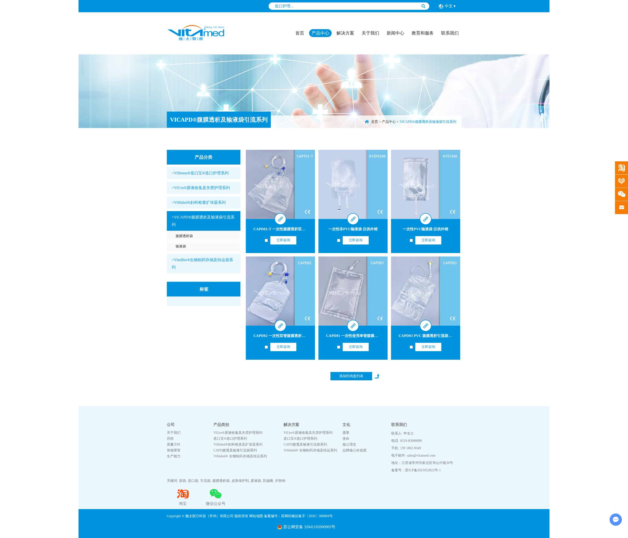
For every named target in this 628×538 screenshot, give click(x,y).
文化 (346, 425)
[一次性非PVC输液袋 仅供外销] (353, 184)
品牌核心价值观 (354, 450)
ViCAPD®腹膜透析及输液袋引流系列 (219, 119)
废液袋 (256, 481)
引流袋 (205, 481)
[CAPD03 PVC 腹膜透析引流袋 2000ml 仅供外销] (425, 291)
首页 (299, 33)
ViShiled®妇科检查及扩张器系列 (237, 444)
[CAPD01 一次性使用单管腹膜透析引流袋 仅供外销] (353, 291)
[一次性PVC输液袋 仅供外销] (425, 184)
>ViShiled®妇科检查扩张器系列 (199, 202)
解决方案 (345, 33)
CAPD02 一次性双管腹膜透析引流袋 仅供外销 (290, 336)
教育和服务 (423, 33)
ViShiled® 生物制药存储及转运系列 (240, 456)
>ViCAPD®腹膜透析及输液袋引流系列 (203, 221)
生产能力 (174, 456)
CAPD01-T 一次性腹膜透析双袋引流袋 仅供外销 (292, 229)
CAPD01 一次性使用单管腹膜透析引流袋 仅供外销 (367, 336)
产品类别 (221, 425)
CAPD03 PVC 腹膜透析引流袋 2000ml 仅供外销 (438, 336)
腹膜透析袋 (184, 236)
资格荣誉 (174, 450)
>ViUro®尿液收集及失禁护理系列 (201, 188)
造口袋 (193, 481)
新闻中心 (395, 33)
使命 (345, 438)
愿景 (345, 433)
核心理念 (349, 444)
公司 (171, 425)
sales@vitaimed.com (421, 455)
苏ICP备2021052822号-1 (423, 470)
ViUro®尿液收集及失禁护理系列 (237, 433)
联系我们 (450, 33)
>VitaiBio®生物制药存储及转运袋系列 (202, 263)
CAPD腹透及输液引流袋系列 (235, 450)
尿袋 (182, 481)
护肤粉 (280, 481)
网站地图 (256, 516)
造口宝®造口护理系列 (230, 438)
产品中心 (320, 33)
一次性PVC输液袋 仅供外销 (425, 229)
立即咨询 (283, 240)
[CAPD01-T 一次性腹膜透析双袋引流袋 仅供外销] (280, 184)
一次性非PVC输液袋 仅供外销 (353, 229)
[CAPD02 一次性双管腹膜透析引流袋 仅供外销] (280, 291)
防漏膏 (268, 481)
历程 (170, 438)
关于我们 (370, 33)
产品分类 (203, 157)
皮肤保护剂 (240, 481)
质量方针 (174, 444)
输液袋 (181, 246)
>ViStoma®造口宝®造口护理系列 (200, 173)
